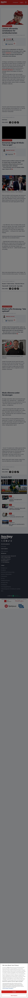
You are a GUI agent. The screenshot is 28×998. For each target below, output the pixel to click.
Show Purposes (14, 995)
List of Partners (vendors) (7, 988)
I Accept (14, 991)
